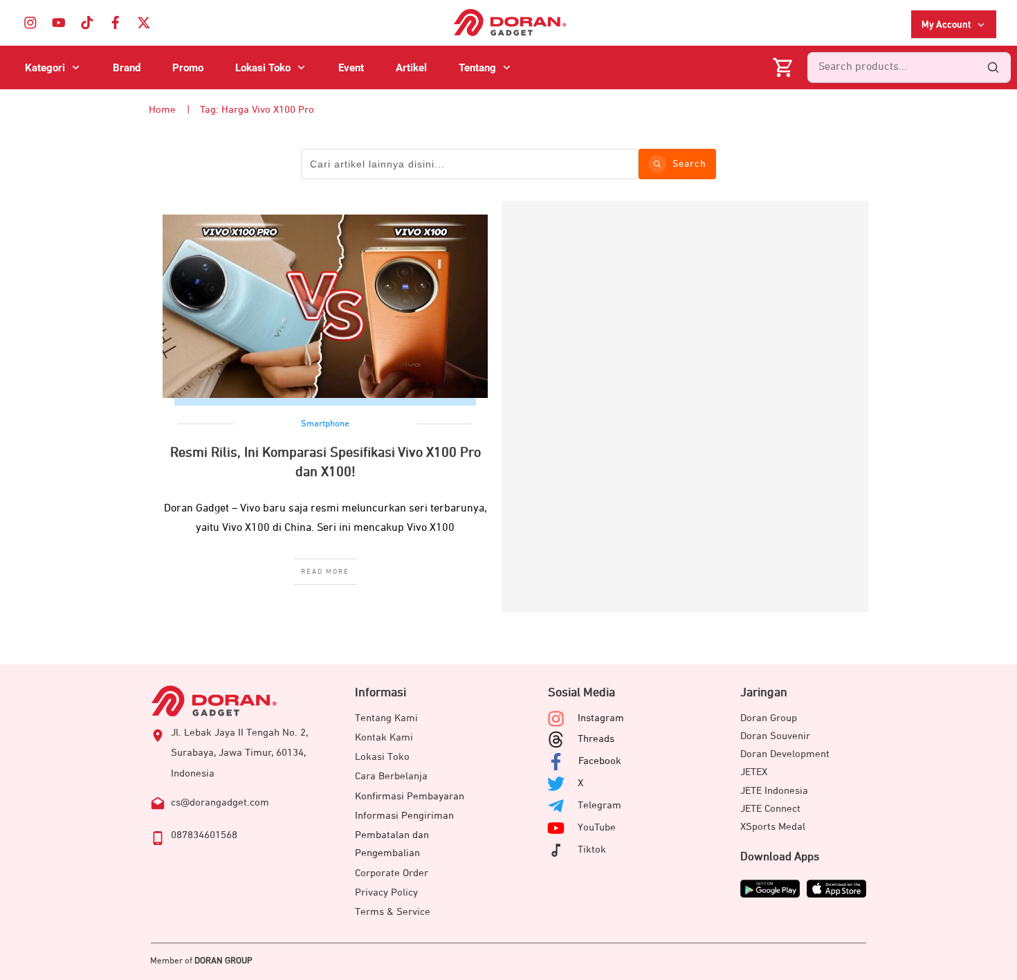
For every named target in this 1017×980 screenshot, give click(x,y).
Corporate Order (391, 873)
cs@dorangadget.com (220, 802)
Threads (596, 739)
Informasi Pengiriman (404, 815)
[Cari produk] (992, 68)
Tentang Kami (386, 718)
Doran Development (785, 754)
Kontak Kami (384, 737)
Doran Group (768, 718)
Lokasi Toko (382, 757)
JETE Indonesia (774, 791)
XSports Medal (772, 827)
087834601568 (204, 835)
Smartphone (325, 423)
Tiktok (592, 849)
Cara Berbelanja (391, 776)
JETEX (753, 772)
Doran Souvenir (775, 736)
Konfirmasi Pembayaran (409, 796)
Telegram (599, 805)
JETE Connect (770, 809)
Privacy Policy (386, 892)
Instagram (601, 718)
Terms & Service (392, 912)
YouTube (597, 827)
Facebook (599, 761)
